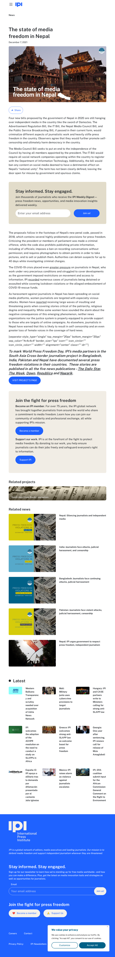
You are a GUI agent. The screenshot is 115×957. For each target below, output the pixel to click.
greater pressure (60, 267)
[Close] (107, 926)
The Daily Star (89, 369)
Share (17, 110)
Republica (44, 373)
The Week (17, 373)
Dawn (30, 373)
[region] (78, 938)
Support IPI (25, 459)
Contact (28, 933)
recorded (33, 279)
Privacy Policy (16, 944)
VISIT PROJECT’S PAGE (24, 380)
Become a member (29, 430)
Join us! (86, 213)
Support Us (55, 913)
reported (41, 302)
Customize (64, 945)
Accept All (92, 945)
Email (14, 884)
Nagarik (66, 373)
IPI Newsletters (38, 944)
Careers (13, 933)
